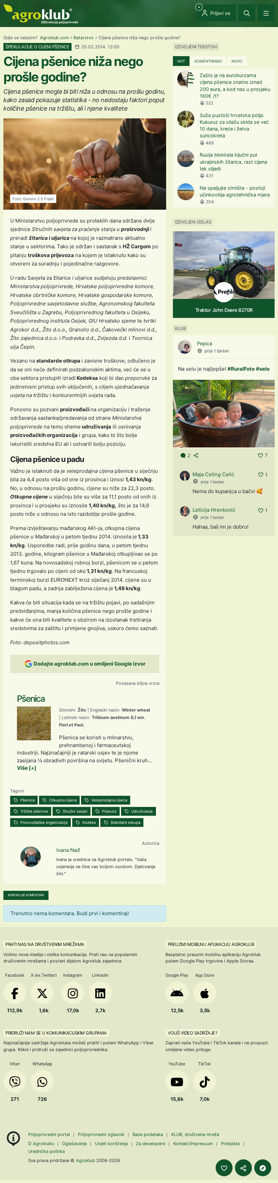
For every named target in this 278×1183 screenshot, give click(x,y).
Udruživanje (141, 811)
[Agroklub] (40, 13)
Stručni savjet (74, 811)
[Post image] (224, 413)
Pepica (204, 343)
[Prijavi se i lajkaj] (224, 1167)
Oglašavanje (74, 1143)
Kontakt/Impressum (193, 1143)
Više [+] (26, 768)
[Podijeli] (243, 1167)
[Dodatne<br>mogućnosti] (262, 1167)
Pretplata (230, 1143)
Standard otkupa (125, 822)
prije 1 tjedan (216, 350)
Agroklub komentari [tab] (26, 895)
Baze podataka (148, 1134)
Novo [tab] (237, 61)
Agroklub (85, 1160)
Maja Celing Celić (213, 474)
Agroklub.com (54, 37)
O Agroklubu (41, 1143)
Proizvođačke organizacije (43, 822)
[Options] (263, 345)
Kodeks (88, 822)
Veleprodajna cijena (108, 800)
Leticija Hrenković (214, 510)
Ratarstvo (84, 37)
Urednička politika (46, 1151)
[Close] (246, 12)
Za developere (150, 1143)
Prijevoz (109, 811)
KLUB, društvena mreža (195, 1134)
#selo (263, 369)
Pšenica (27, 800)
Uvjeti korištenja (111, 1143)
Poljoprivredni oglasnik (102, 1134)
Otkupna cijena (62, 800)
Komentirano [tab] (208, 61)
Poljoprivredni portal (49, 1134)
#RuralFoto (241, 369)
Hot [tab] (181, 61)
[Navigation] (266, 12)
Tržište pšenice (33, 811)
